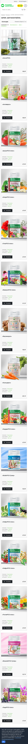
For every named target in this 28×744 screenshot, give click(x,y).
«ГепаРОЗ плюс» (7, 243)
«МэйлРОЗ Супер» (8, 475)
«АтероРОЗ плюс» (8, 197)
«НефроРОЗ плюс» (8, 568)
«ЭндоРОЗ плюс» (8, 707)
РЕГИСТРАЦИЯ (22, 1)
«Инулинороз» (7, 336)
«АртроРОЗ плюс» (8, 151)
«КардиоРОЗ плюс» (8, 429)
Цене (20, 24)
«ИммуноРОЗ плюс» (9, 290)
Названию (3, 25)
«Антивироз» (6, 104)
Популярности (13, 24)
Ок (3, 741)
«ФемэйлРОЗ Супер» (9, 661)
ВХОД (15, 1)
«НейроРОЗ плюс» (8, 522)
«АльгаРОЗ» (6, 58)
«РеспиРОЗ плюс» (8, 614)
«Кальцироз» (6, 383)
